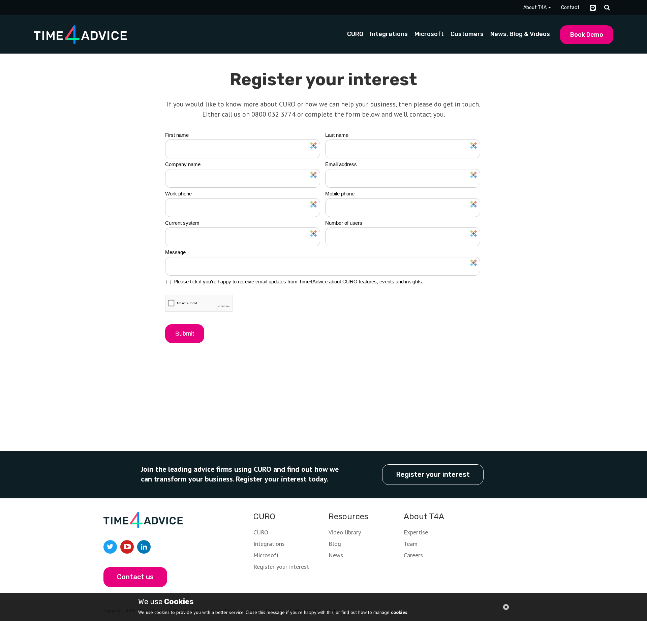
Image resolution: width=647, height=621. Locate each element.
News (336, 555)
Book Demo (586, 34)
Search (607, 7)
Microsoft (266, 555)
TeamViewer (593, 7)
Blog (335, 544)
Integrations (269, 544)
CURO (260, 532)
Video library (345, 532)
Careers (413, 555)
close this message (506, 607)
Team (411, 544)
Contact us (135, 577)
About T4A (535, 7)
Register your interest (433, 474)
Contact (570, 7)
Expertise (416, 532)
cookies (399, 612)
